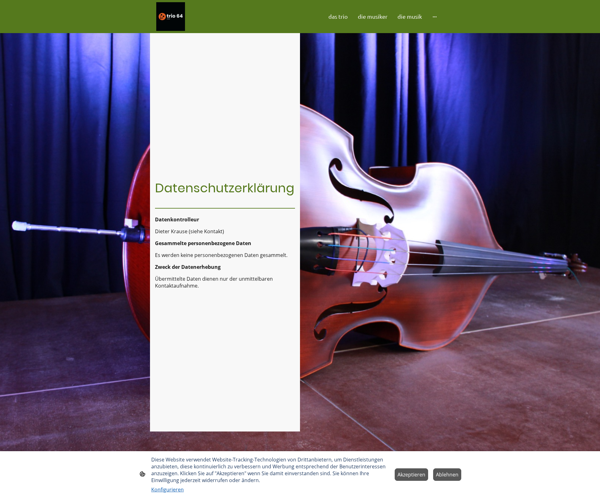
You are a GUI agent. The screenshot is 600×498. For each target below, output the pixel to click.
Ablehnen (447, 474)
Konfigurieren (167, 489)
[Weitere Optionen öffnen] (434, 16)
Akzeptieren (411, 474)
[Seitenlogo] (170, 16)
